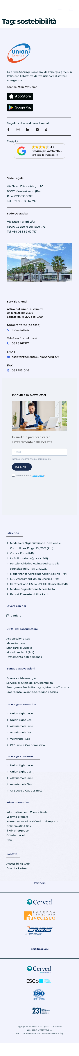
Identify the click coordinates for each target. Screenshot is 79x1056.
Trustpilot (12, 141)
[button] (59, 8)
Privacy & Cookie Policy (52, 1033)
